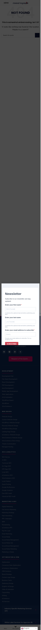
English (25, 628)
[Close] (38, 278)
